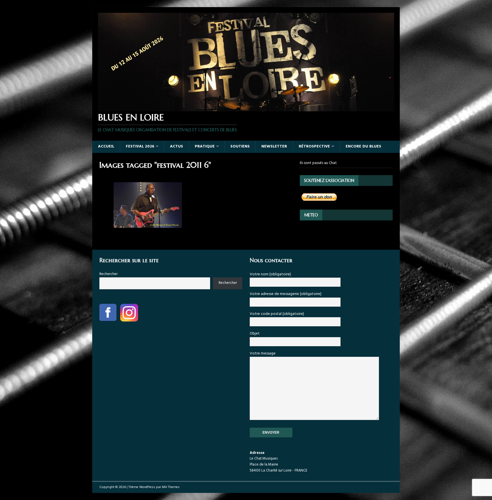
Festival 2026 (140, 146)
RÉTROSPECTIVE (314, 146)
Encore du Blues (363, 146)
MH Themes (171, 487)
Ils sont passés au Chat (318, 163)
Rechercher (108, 274)
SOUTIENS (240, 146)
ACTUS (176, 146)
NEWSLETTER (274, 146)
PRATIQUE (205, 146)
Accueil (106, 146)
